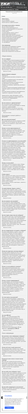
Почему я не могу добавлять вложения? (10, 38)
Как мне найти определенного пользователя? (11, 51)
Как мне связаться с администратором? (10, 22)
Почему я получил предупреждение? (9, 39)
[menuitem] (3, 7)
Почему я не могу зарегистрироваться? (10, 27)
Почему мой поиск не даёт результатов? (10, 47)
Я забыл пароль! (5, 31)
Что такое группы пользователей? (9, 41)
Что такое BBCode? (6, 42)
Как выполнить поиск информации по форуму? (11, 46)
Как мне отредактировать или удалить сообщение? (12, 36)
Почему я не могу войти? (7, 30)
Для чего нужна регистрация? (8, 26)
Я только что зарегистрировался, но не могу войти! (12, 29)
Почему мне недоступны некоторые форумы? (11, 37)
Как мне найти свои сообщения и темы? (10, 50)
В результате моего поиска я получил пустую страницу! (13, 48)
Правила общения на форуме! (8, 21)
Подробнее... (7, 405)
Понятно (9, 407)
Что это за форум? (6, 20)
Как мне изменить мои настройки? (9, 33)
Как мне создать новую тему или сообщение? (11, 35)
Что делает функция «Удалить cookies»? (10, 32)
